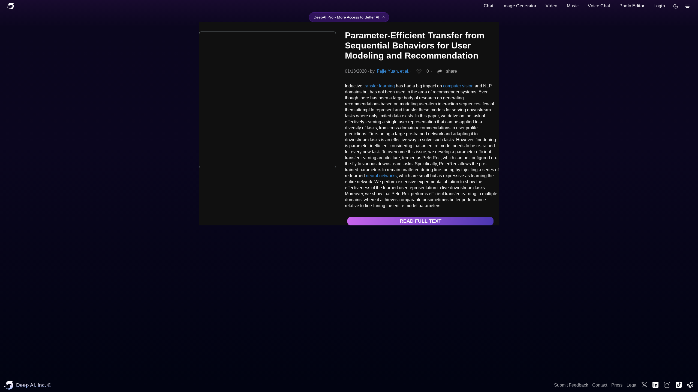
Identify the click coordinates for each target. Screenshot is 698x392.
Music (573, 6)
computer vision (458, 86)
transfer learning (379, 86)
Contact (599, 385)
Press (616, 385)
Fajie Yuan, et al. (393, 71)
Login (659, 6)
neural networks (381, 175)
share (451, 71)
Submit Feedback (571, 385)
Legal (632, 385)
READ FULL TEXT (420, 221)
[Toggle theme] (675, 6)
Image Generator (519, 6)
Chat (488, 6)
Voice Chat (599, 6)
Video (552, 6)
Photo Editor (632, 6)
